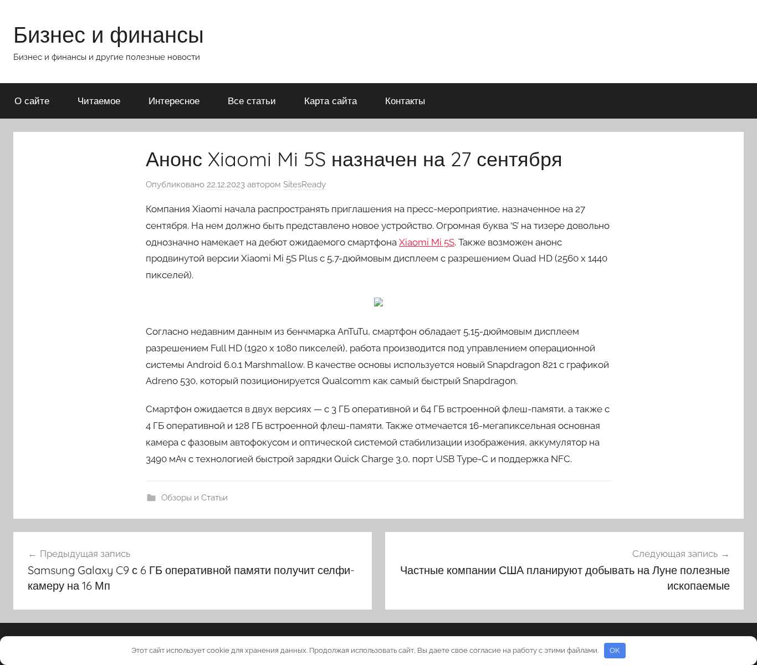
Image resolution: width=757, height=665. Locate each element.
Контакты (405, 100)
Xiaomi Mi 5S (426, 242)
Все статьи (252, 100)
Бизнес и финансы (108, 34)
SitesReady (304, 185)
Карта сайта (330, 100)
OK (615, 650)
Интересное (174, 100)
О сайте (31, 100)
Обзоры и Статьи (194, 498)
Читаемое (99, 100)
